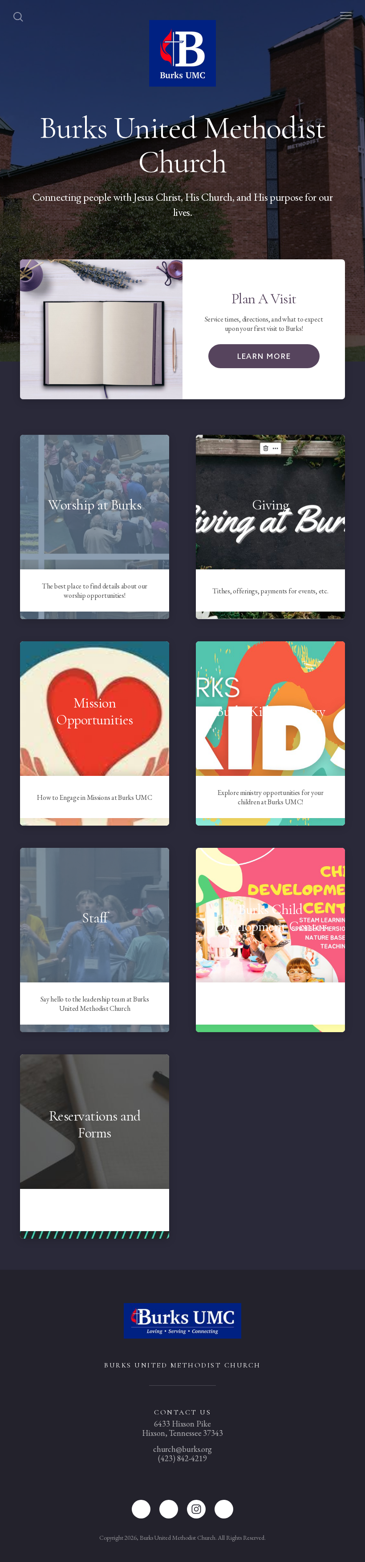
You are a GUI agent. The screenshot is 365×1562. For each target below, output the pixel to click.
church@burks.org (182, 1449)
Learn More (264, 356)
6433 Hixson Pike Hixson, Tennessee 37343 (182, 1428)
